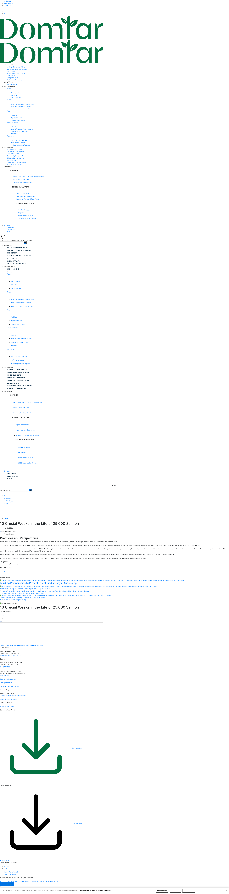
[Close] (226, 891)
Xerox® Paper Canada (11, 872)
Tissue (9, 100)
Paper (9, 88)
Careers (6, 866)
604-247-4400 (5, 675)
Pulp (8, 111)
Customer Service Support (9, 699)
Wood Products (12, 122)
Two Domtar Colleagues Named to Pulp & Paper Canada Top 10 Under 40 (25, 589)
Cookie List (54, 881)
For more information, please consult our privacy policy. (95, 890)
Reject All (175, 890)
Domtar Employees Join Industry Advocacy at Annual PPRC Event (22, 597)
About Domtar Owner (7, 706)
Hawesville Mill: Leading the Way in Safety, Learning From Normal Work (24, 593)
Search (2, 490)
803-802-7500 (5, 655)
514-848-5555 (5, 667)
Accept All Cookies (188, 890)
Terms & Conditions (6, 881)
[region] (114, 891)
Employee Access (6, 683)
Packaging (10, 136)
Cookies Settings (7, 884)
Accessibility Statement (31, 881)
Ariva (5, 868)
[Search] (30, 490)
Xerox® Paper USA (10, 874)
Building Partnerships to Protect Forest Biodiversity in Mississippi (38, 583)
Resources (6, 600)
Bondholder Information (8, 679)
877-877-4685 (16, 655)
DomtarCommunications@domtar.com (13, 695)
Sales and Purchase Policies (9, 686)
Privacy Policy (18, 881)
